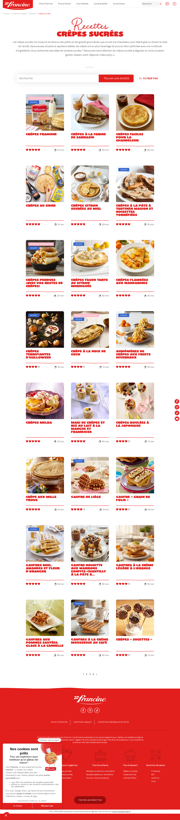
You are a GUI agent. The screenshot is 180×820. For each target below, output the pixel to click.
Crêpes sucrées (65, 771)
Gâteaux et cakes (130, 771)
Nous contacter (59, 722)
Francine (67, 737)
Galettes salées (65, 778)
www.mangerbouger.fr (121, 812)
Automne (155, 778)
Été (152, 775)
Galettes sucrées (66, 775)
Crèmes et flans (129, 778)
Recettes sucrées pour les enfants (100, 771)
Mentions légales (83, 722)
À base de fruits (129, 775)
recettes (92, 742)
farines (78, 737)
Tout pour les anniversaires (97, 778)
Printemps (155, 771)
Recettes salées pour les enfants (99, 775)
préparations (89, 737)
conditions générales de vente (113, 722)
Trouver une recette (116, 78)
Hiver (153, 781)
